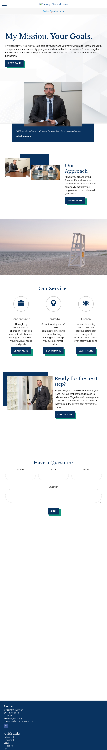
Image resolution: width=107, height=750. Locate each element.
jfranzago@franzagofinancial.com (19, 721)
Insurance (8, 746)
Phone (86, 469)
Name (20, 469)
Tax (5, 749)
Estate (6, 743)
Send (53, 511)
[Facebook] (6, 726)
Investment (9, 740)
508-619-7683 (16, 710)
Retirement (9, 737)
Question (53, 487)
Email (53, 469)
